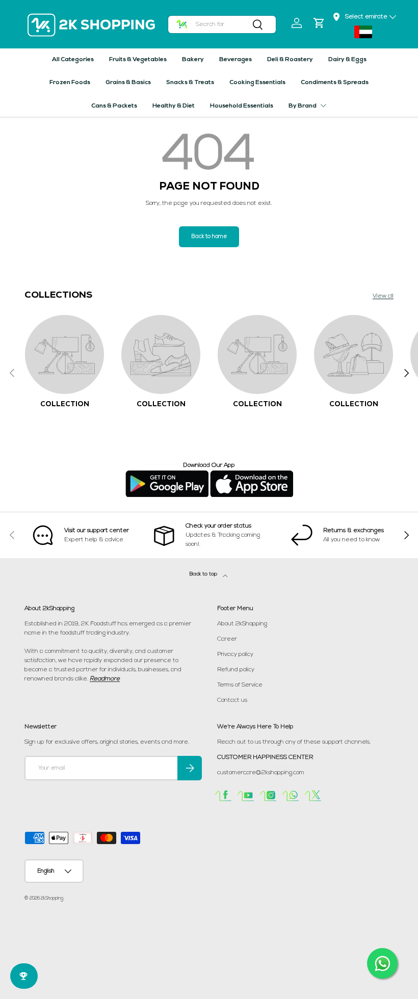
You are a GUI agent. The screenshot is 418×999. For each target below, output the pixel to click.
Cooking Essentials (257, 83)
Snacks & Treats (190, 83)
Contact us (232, 700)
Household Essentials (241, 106)
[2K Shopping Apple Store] (251, 474)
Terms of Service (240, 685)
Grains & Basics (128, 83)
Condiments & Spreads (335, 83)
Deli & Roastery (290, 60)
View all (383, 296)
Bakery (193, 60)
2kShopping (52, 898)
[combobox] (222, 24)
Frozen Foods (69, 83)
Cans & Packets (114, 106)
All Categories (73, 60)
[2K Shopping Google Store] (166, 474)
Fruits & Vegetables (138, 60)
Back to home (209, 237)
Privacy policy (235, 654)
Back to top (204, 574)
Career (227, 639)
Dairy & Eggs (347, 60)
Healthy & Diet (173, 106)
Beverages (235, 60)
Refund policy (235, 670)
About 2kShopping (242, 624)
